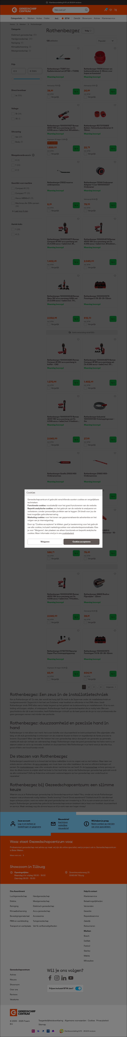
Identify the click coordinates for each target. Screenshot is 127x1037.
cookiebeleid (68, 533)
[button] (81, 542)
